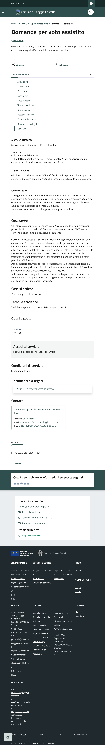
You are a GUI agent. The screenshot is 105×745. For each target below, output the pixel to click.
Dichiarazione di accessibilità (63, 623)
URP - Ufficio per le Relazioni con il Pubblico (20, 662)
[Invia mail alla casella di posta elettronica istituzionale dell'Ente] (20, 641)
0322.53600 (29, 418)
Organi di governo (18, 582)
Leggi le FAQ (59, 635)
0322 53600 (16, 628)
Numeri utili (16, 675)
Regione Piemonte (18, 3)
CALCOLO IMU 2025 (41, 645)
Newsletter (80, 616)
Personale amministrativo (20, 588)
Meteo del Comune (41, 629)
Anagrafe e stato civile (38, 23)
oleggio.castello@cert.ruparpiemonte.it (37, 425)
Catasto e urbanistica (42, 582)
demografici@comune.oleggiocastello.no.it (40, 422)
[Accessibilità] (8, 737)
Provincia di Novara (41, 637)
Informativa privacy (62, 613)
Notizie (78, 570)
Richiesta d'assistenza (63, 652)
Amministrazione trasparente (63, 630)
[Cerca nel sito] (90, 12)
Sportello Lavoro (40, 649)
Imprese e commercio (63, 570)
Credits (59, 734)
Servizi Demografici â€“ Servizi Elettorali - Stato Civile (37, 411)
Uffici (13, 598)
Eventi (78, 591)
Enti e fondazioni (18, 578)
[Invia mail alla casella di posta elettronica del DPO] (20, 694)
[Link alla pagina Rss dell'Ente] (76, 612)
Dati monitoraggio (18, 734)
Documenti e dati (18, 574)
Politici (14, 594)
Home (13, 23)
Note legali (58, 617)
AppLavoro (37, 653)
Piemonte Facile (39, 625)
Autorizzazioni (38, 578)
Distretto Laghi (39, 641)
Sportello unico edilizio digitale (41, 619)
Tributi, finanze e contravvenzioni (63, 576)
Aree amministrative (20, 570)
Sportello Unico (39, 613)
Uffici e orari (16, 671)
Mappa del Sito (80, 734)
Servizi (22, 23)
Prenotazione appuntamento (63, 646)
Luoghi (78, 587)
